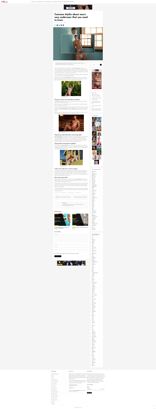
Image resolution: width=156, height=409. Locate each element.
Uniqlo (93, 361)
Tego (92, 354)
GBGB (92, 308)
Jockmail (93, 321)
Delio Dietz (93, 289)
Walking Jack (93, 362)
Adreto (93, 172)
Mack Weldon (94, 332)
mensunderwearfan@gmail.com (76, 390)
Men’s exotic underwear (58, 136)
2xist (92, 238)
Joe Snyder (93, 322)
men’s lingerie (67, 77)
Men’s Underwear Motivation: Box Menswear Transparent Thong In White (96, 102)
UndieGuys (93, 222)
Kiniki (92, 326)
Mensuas (93, 201)
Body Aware (93, 264)
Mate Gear (93, 337)
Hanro (92, 314)
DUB (92, 297)
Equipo (93, 304)
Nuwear (93, 207)
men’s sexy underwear (77, 68)
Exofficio (93, 290)
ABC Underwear (94, 171)
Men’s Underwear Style (56, 1)
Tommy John (93, 358)
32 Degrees (93, 239)
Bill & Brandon (94, 257)
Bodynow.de (93, 178)
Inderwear (93, 196)
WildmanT (93, 365)
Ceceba (93, 275)
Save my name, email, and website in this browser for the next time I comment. (66, 253)
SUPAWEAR (93, 351)
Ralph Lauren (93, 347)
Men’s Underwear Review (48, 1)
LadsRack (93, 200)
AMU (92, 249)
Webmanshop (93, 229)
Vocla (92, 226)
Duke (92, 300)
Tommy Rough (94, 218)
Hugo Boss (93, 315)
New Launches (34, 1)
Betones (93, 256)
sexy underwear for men (71, 192)
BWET (93, 271)
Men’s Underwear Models (65, 1)
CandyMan (93, 274)
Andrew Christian (94, 250)
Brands (61, 1)
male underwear (57, 192)
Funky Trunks (93, 307)
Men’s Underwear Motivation (40, 1)
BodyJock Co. (93, 175)
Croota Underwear (94, 282)
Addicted (93, 242)
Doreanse (93, 296)
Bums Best (93, 179)
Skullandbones (94, 215)
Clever (92, 278)
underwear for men (78, 192)
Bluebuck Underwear (94, 261)
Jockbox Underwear (94, 197)
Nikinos (93, 204)
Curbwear (93, 285)
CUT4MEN (93, 182)
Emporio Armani (94, 303)
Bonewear (93, 267)
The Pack (93, 355)
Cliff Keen (93, 279)
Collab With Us (72, 1)
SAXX (92, 350)
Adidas (93, 243)
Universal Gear (94, 225)
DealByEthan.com (94, 186)
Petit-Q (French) (94, 211)
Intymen (93, 318)
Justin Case (93, 325)
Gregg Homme (94, 311)
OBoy (92, 208)
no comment (64, 22)
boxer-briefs (60, 137)
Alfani (92, 246)
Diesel (92, 293)
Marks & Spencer (94, 336)
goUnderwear (93, 193)
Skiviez (93, 214)
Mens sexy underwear (63, 192)
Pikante (93, 343)
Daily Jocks (93, 183)
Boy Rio (93, 268)
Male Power (93, 333)
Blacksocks (93, 260)
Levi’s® (93, 329)
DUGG (93, 189)
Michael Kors (93, 340)
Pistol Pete (93, 344)
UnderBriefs (93, 219)
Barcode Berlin (94, 253)
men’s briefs (73, 108)
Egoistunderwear (94, 190)
